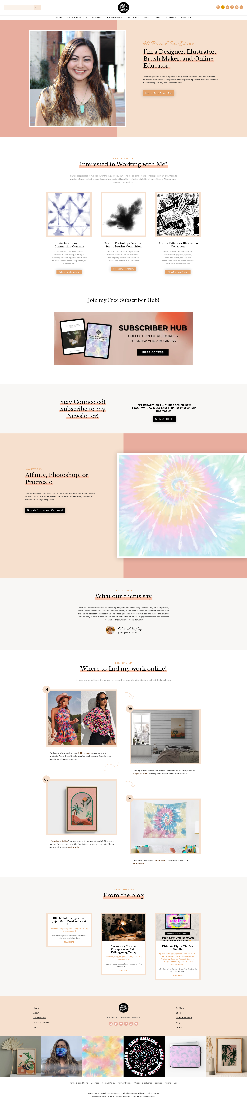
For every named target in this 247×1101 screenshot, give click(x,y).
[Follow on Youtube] (227, 7)
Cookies (158, 1083)
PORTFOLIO (133, 18)
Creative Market (167, 956)
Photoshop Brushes (169, 959)
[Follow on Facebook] (232, 7)
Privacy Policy (124, 1083)
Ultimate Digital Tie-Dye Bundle (177, 948)
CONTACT (171, 18)
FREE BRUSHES (114, 18)
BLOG (158, 18)
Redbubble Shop (184, 1017)
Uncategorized (69, 931)
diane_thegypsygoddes (63, 928)
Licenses (95, 1083)
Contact (179, 1027)
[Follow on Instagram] (218, 7)
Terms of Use (171, 1083)
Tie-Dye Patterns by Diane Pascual (177, 962)
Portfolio (180, 1008)
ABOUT (147, 18)
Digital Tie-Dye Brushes (185, 956)
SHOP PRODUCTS (76, 18)
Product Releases (187, 959)
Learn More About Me (158, 93)
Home (36, 1008)
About (36, 1013)
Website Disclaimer (143, 1083)
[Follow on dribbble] (237, 7)
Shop (178, 1013)
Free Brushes (39, 1017)
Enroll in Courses (41, 1022)
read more (69, 942)
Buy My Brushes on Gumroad (45, 510)
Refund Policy (108, 1083)
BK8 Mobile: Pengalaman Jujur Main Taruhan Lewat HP (69, 921)
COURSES (97, 18)
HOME (59, 18)
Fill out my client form (69, 272)
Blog (178, 1022)
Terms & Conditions (79, 1083)
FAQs (35, 1027)
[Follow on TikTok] (223, 7)
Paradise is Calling (59, 841)
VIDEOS (185, 18)
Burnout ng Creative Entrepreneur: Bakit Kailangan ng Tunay (123, 949)
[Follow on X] (241, 7)
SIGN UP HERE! (164, 419)
